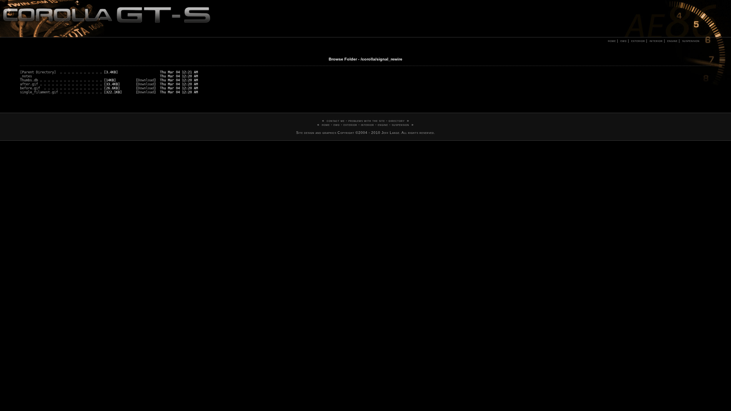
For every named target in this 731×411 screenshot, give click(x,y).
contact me (336, 121)
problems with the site (366, 121)
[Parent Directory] (38, 72)
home (611, 41)
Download (146, 80)
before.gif (30, 88)
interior (655, 41)
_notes (26, 76)
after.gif (29, 84)
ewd (622, 41)
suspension (690, 41)
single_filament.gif (39, 92)
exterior (637, 41)
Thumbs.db (29, 80)
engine (671, 41)
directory (397, 121)
